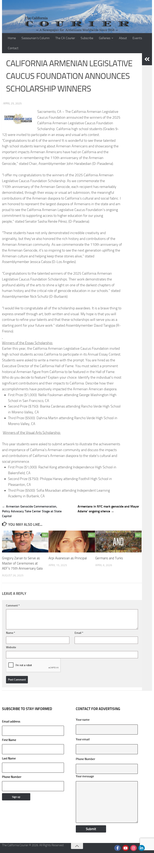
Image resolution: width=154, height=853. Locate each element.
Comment (13, 605)
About (123, 38)
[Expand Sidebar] (147, 59)
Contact (13, 48)
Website (11, 647)
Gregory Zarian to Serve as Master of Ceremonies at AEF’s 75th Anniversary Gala (22, 563)
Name (10, 633)
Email (79, 633)
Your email (83, 739)
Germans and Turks (109, 558)
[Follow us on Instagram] (133, 848)
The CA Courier (65, 38)
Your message (85, 776)
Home (12, 38)
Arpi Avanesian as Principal (68, 558)
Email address (11, 721)
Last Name (9, 758)
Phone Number (11, 777)
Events (137, 38)
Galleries (104, 38)
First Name (9, 740)
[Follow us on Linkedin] (141, 848)
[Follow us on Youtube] (125, 848)
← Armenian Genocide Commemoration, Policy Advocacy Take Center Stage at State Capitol (32, 511)
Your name (83, 720)
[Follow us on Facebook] (117, 848)
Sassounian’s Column (35, 38)
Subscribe (87, 38)
